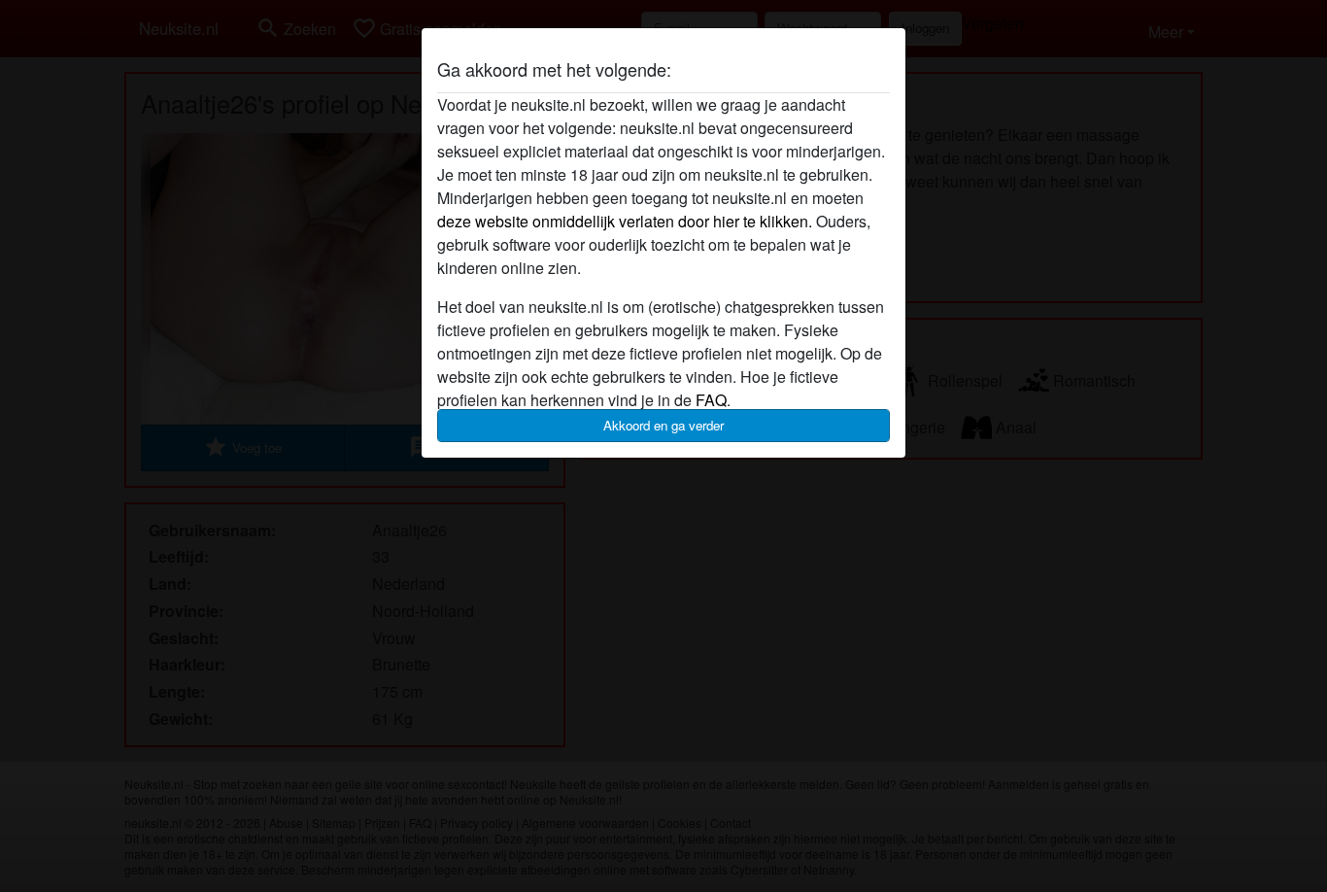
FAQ (711, 400)
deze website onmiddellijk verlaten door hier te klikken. (624, 221)
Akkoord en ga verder (663, 425)
